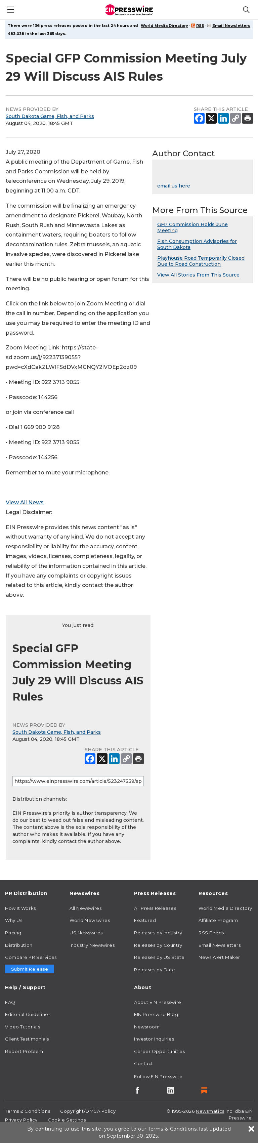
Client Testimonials (27, 1039)
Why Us (13, 920)
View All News (25, 502)
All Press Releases (155, 908)
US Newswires (86, 932)
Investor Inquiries (154, 1039)
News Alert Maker (219, 957)
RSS (200, 25)
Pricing (13, 932)
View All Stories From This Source (198, 275)
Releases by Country (158, 945)
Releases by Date (154, 969)
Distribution (19, 945)
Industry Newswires (92, 945)
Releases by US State (159, 957)
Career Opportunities (159, 1051)
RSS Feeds (211, 932)
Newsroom (147, 1026)
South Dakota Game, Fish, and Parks (50, 116)
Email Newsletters (231, 25)
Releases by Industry (158, 932)
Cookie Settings (67, 1120)
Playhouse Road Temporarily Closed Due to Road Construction (201, 261)
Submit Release (29, 969)
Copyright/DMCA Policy (88, 1111)
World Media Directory (164, 25)
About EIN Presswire (157, 1002)
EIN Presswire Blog (156, 1014)
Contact (143, 1063)
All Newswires (85, 908)
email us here (173, 186)
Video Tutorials (22, 1026)
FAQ (10, 1002)
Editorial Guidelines (27, 1014)
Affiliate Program (218, 920)
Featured (145, 920)
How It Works (20, 908)
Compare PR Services (31, 957)
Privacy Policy (21, 1120)
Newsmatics (210, 1111)
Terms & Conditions (27, 1111)
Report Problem (24, 1051)
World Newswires (90, 920)
